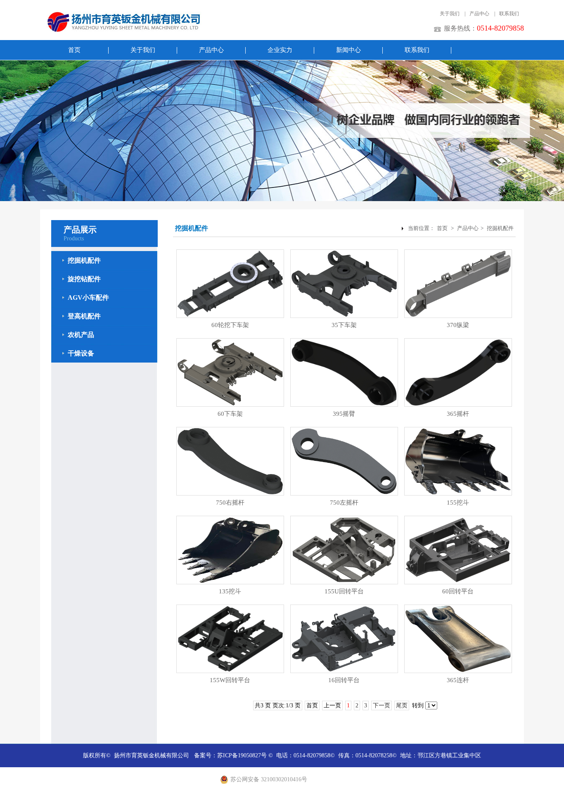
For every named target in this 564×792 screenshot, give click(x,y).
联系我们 (509, 14)
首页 (74, 50)
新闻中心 (348, 50)
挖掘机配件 (84, 260)
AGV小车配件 (88, 297)
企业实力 (280, 50)
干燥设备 (81, 353)
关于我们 (450, 14)
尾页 (402, 705)
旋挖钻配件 (84, 278)
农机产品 (81, 334)
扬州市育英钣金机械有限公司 (151, 755)
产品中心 (479, 14)
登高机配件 (84, 316)
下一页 (381, 705)
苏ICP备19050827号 (242, 755)
